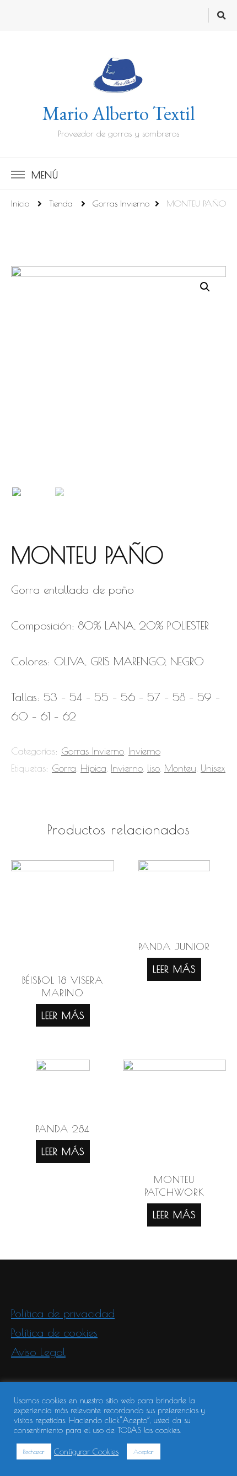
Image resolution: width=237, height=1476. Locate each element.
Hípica (93, 768)
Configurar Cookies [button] (86, 1451)
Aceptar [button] (143, 1451)
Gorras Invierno (92, 751)
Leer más (62, 1015)
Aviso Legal (38, 1351)
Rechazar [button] (34, 1451)
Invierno (144, 751)
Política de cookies (54, 1332)
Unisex (213, 768)
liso (153, 768)
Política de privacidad (63, 1313)
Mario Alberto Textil (118, 113)
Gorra (64, 768)
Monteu (180, 768)
